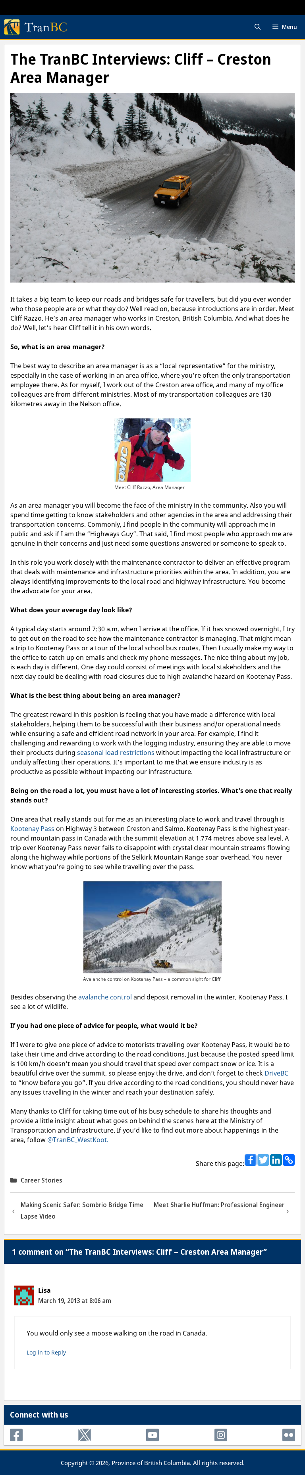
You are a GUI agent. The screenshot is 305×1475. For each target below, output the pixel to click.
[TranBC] (35, 27)
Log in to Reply (46, 1352)
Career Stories (41, 1180)
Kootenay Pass (33, 828)
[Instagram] (220, 1435)
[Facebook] (16, 1435)
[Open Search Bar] (257, 27)
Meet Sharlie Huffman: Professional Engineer (219, 1204)
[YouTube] (152, 1435)
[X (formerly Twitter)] (84, 1435)
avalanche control (105, 997)
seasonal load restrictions (115, 752)
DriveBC (276, 1073)
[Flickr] (288, 1435)
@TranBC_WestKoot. (77, 1139)
